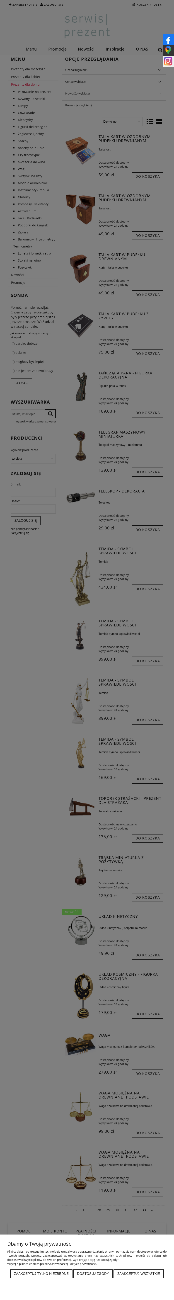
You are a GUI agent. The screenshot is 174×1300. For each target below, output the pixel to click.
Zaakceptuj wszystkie (138, 1274)
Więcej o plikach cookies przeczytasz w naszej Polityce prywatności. (52, 1264)
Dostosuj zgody (93, 1274)
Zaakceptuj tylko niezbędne (41, 1274)
